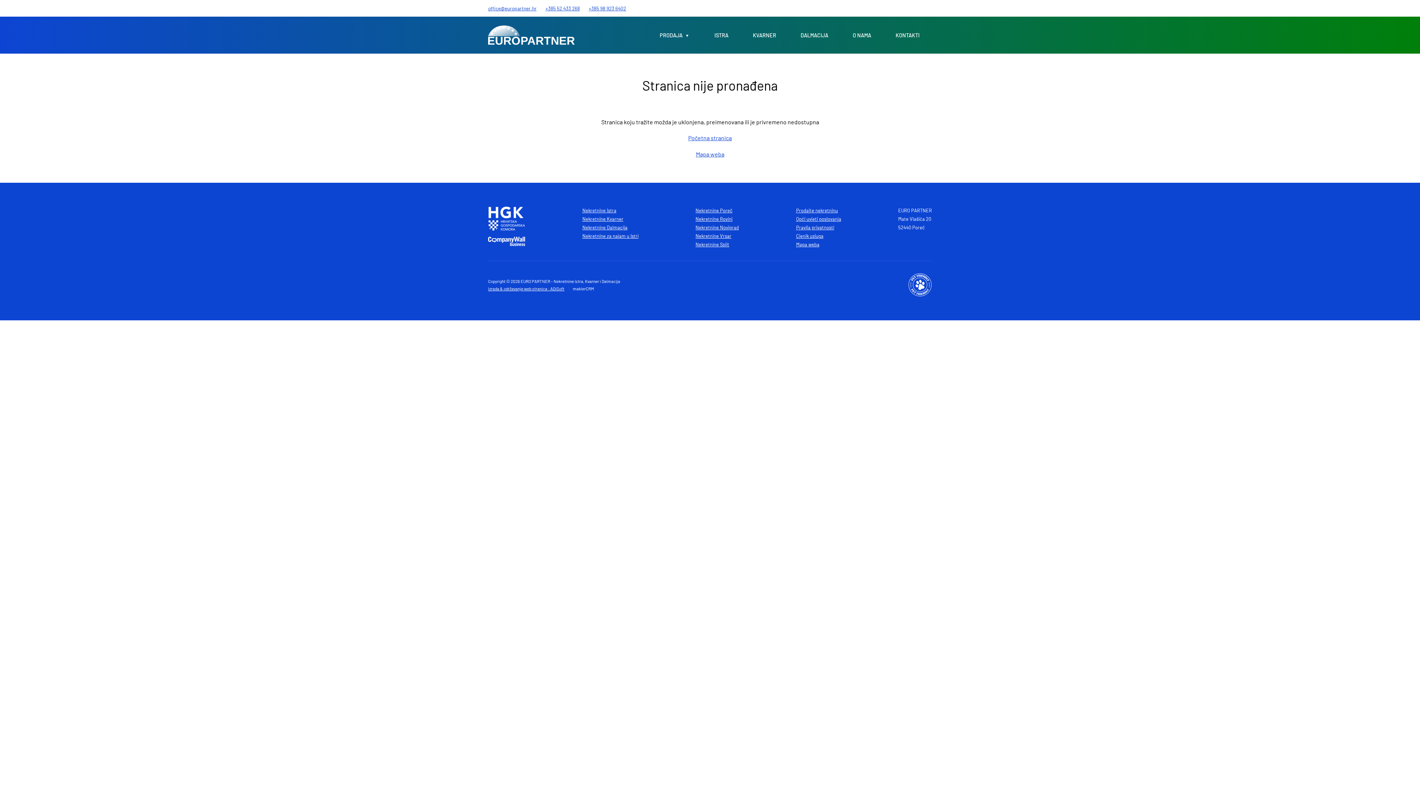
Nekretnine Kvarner (602, 219)
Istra (721, 35)
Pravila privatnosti (815, 227)
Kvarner (764, 35)
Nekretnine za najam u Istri (610, 236)
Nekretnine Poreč (714, 210)
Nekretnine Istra (599, 210)
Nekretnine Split (712, 244)
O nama (862, 35)
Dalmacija (814, 35)
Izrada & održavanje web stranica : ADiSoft (526, 288)
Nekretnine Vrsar (713, 236)
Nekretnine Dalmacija (605, 227)
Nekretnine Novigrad (717, 227)
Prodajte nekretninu (817, 210)
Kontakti (908, 35)
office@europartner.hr (512, 8)
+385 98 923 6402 (607, 8)
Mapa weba (710, 154)
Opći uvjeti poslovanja (818, 219)
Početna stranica (710, 137)
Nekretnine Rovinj (714, 219)
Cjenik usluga (810, 236)
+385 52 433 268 (562, 8)
